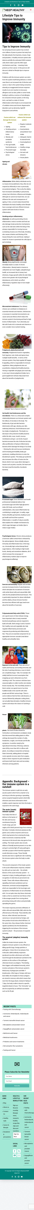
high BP (22, 108)
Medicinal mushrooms (10, 1037)
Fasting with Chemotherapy (12, 1009)
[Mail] (19, 1155)
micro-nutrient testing (18, 327)
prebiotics (7, 368)
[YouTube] (14, 1155)
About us (6, 1107)
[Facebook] (14, 1151)
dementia (17, 108)
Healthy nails (5, 1119)
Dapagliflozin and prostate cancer (13, 1029)
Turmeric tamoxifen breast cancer (14, 1020)
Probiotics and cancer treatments (13, 1041)
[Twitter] (19, 1151)
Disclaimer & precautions (6, 1134)
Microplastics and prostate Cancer (14, 1025)
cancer (15, 68)
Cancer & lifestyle (6, 1126)
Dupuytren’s (6, 110)
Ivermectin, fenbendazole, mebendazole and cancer (28, 1122)
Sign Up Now (16, 1135)
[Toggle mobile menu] (31, 10)
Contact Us (5, 1113)
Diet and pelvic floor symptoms (13, 1046)
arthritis (15, 110)
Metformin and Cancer (10, 1033)
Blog (4, 1103)
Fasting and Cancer (9, 1050)
